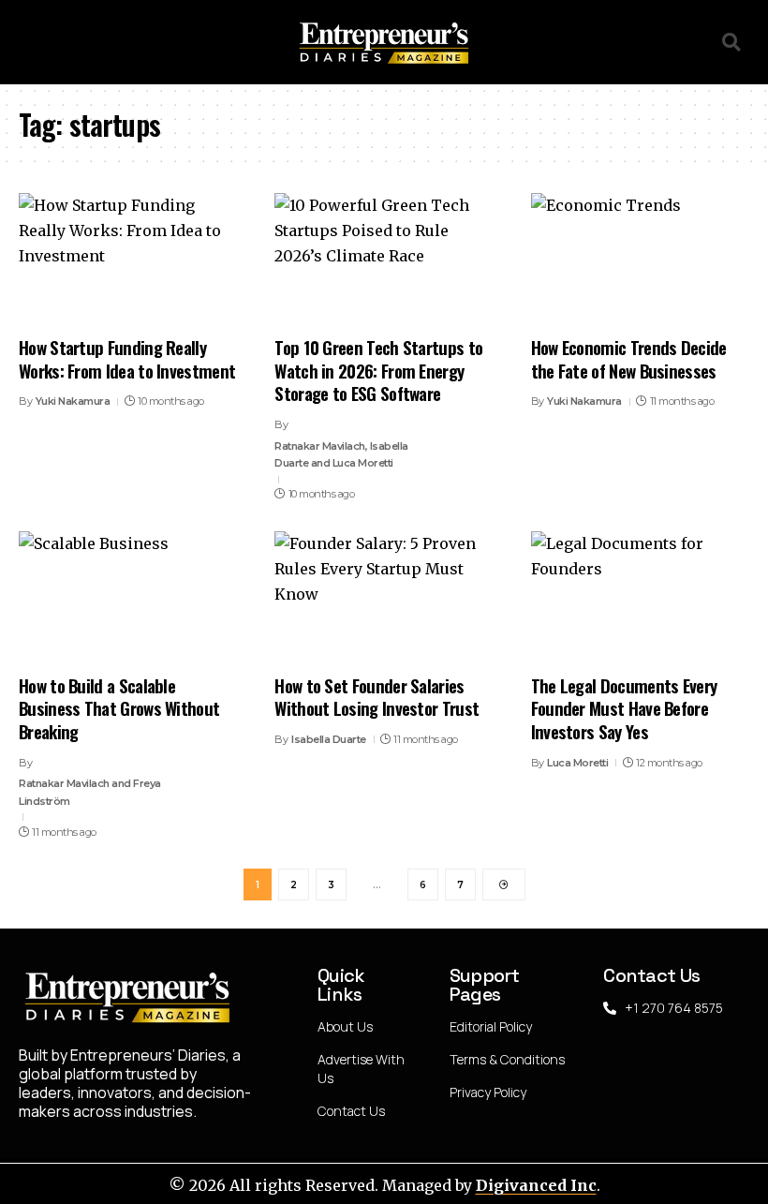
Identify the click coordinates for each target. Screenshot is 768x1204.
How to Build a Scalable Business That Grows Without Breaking (119, 708)
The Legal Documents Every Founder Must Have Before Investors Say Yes (624, 708)
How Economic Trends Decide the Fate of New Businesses (629, 358)
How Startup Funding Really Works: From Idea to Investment (127, 358)
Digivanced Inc (536, 1185)
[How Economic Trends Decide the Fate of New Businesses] (640, 258)
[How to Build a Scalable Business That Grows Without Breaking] (128, 596)
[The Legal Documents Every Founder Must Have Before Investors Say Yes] (640, 596)
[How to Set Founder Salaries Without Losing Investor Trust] (383, 596)
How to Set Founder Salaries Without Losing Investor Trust (376, 696)
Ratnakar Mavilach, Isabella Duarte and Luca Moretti (341, 454)
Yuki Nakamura (73, 401)
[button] (25, 43)
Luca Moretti (577, 762)
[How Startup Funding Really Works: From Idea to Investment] (128, 258)
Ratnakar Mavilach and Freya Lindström (90, 792)
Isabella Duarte (328, 739)
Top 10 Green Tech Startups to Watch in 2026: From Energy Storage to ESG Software (378, 370)
